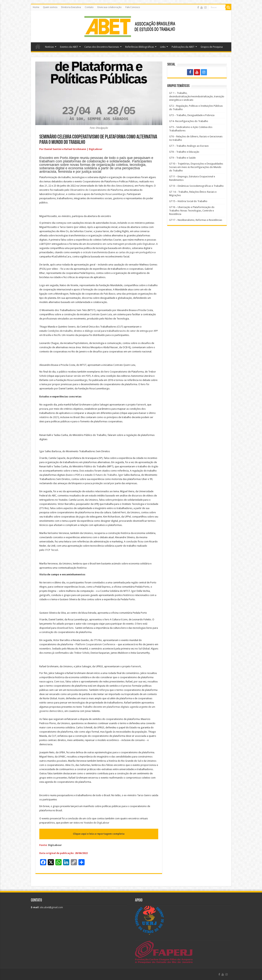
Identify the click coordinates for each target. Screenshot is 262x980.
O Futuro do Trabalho (105, 474)
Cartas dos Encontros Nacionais (101, 46)
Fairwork (141, 404)
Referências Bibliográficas (139, 46)
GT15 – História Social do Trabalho (188, 201)
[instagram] (205, 7)
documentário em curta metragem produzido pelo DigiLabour (121, 243)
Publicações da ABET (183, 46)
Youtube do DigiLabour (96, 822)
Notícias (49, 46)
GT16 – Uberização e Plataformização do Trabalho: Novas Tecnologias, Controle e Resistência (191, 210)
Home (36, 7)
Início (38, 46)
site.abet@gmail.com (51, 907)
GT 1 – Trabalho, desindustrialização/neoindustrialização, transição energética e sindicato (196, 96)
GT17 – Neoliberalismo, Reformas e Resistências (195, 220)
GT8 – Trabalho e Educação (184, 151)
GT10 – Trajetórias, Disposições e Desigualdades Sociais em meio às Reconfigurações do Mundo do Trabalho (196, 167)
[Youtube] (201, 7)
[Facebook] (198, 7)
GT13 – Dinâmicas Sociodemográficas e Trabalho (196, 185)
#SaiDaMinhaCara (61, 256)
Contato (89, 7)
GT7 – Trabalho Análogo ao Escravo (189, 145)
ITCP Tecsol (51, 550)
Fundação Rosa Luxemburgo (110, 194)
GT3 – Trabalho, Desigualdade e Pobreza (191, 115)
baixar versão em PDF (78, 375)
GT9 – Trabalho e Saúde (182, 157)
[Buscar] (228, 7)
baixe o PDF (73, 474)
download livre (65, 627)
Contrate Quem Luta (101, 314)
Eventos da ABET (69, 46)
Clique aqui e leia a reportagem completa (98, 833)
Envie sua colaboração (109, 7)
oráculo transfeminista (95, 252)
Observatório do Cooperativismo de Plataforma (96, 189)
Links (163, 46)
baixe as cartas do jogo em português (130, 252)
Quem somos (50, 7)
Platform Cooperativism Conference (96, 644)
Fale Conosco (132, 7)
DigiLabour (59, 194)
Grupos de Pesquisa (212, 46)
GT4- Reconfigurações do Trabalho (188, 121)
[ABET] (131, 25)
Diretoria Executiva (71, 7)
